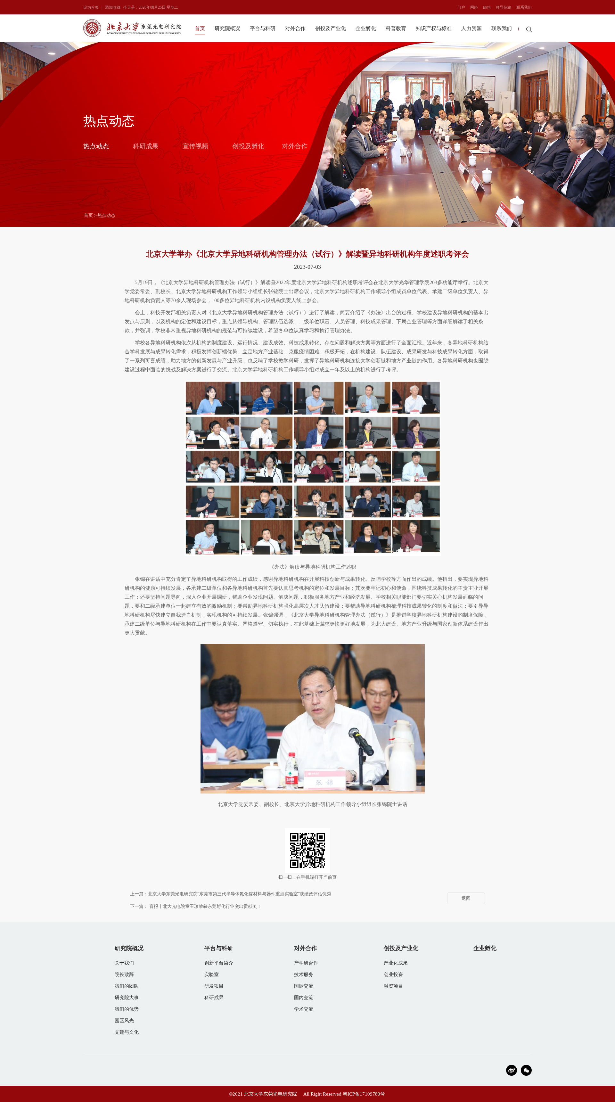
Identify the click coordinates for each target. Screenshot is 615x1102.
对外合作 (295, 28)
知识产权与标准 (434, 28)
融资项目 (393, 986)
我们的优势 (127, 1009)
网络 (474, 7)
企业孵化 (366, 28)
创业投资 (393, 974)
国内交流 (303, 997)
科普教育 (396, 28)
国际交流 (303, 986)
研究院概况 (227, 28)
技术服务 (303, 974)
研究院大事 (127, 997)
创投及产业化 (330, 28)
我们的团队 (127, 986)
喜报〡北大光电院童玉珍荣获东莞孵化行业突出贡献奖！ (205, 906)
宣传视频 (195, 146)
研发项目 (214, 986)
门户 (461, 7)
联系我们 (524, 7)
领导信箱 (503, 7)
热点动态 (96, 146)
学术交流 (303, 1009)
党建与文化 (127, 1032)
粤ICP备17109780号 (364, 1094)
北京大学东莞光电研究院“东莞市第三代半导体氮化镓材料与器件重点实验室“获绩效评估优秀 (239, 894)
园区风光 (124, 1020)
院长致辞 (124, 974)
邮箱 (487, 7)
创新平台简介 (218, 963)
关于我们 (124, 963)
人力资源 (471, 28)
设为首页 (91, 7)
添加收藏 (112, 7)
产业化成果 (396, 963)
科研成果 (146, 146)
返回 (466, 898)
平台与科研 (262, 28)
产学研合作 (306, 963)
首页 (200, 28)
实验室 (211, 974)
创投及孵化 (248, 146)
